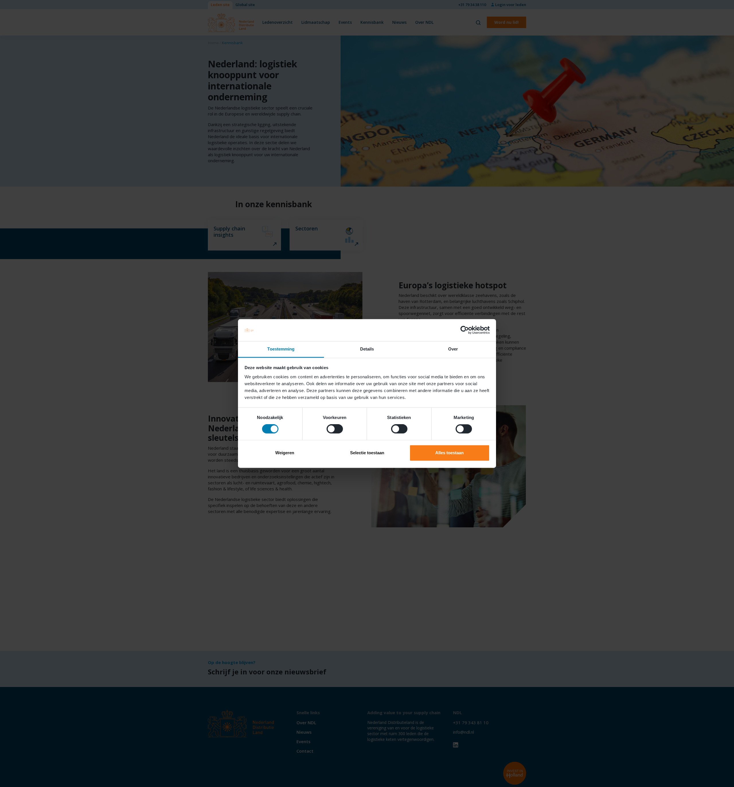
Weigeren (284, 452)
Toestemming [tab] (280, 348)
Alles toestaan (449, 452)
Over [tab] (453, 348)
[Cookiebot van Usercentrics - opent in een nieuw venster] (465, 330)
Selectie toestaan (367, 452)
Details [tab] (367, 348)
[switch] (335, 429)
